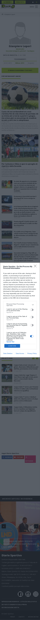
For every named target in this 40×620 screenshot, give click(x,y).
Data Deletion (7, 353)
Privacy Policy (32, 353)
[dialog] (20, 310)
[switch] (31, 310)
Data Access (20, 353)
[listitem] (20, 304)
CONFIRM (12, 346)
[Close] (36, 267)
